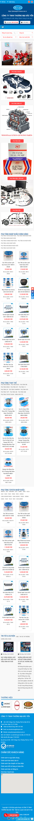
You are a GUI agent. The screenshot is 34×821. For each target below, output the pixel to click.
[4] (20, 63)
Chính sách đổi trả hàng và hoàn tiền (12, 766)
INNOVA (3, 491)
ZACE (2, 494)
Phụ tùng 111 (22, 387)
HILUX (28, 491)
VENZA (13, 494)
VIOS (7, 491)
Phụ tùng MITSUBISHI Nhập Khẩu (9, 245)
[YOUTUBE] (32, 288)
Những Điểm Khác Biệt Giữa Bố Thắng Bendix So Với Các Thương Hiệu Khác (8, 660)
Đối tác (3, 2)
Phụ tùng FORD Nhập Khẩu (24, 236)
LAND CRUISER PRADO (6, 496)
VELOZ (10, 499)
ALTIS (16, 491)
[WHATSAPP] (32, 297)
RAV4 (14, 499)
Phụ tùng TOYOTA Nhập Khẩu (8, 236)
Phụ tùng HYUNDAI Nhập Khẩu (9, 240)
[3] (18, 63)
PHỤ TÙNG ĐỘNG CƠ (17, 103)
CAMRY (20, 491)
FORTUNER (11, 491)
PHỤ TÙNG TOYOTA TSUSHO (7, 394)
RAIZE (6, 499)
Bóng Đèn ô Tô (19, 394)
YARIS (24, 491)
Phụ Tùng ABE (13, 392)
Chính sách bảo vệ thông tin (9, 769)
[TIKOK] (32, 294)
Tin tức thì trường (24, 636)
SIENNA (27, 496)
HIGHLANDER (19, 499)
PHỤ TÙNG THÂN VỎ (16, 72)
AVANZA (22, 494)
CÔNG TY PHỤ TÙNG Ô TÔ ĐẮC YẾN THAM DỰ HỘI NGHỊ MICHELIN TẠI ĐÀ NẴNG (25, 660)
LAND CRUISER (16, 496)
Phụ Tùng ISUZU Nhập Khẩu (8, 248)
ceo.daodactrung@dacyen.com (15, 729)
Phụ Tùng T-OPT (5, 392)
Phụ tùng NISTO (15, 384)
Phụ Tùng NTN (24, 389)
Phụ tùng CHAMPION (14, 389)
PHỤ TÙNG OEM (16, 141)
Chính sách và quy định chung (10, 758)
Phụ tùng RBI (23, 384)
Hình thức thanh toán (7, 772)
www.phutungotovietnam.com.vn (16, 732)
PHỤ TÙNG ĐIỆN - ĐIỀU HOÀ (16, 178)
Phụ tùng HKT (14, 387)
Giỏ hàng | (26, 22)
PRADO (22, 496)
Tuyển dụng (12, 2)
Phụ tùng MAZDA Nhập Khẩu (8, 238)
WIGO (17, 494)
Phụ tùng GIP (4, 389)
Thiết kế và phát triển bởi (21, 810)
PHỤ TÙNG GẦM (16, 210)
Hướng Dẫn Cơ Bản (6, 639)
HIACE (5, 494)
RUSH (9, 494)
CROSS (2, 499)
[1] (13, 63)
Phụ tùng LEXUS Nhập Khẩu (8, 243)
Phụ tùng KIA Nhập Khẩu (24, 240)
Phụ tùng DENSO (5, 387)
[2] (16, 63)
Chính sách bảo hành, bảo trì (9, 760)
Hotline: (12, 22)
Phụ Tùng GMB (22, 392)
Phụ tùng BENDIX (5, 384)
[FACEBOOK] (32, 291)
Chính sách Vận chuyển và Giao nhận (12, 763)
